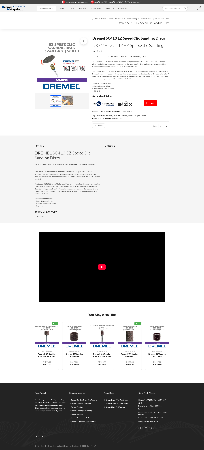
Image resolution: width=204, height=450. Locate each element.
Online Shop (96, 8)
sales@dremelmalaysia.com (77, 2)
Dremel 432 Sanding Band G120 (157, 355)
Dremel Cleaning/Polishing (81, 404)
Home (62, 8)
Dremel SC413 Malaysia (104, 116)
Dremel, (103, 111)
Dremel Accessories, (113, 111)
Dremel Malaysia (134, 116)
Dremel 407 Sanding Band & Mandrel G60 (47, 355)
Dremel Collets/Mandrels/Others (83, 421)
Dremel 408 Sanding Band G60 (74, 355)
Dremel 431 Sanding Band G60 (130, 355)
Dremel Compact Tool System (117, 404)
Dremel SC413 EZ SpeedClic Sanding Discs (107, 118)
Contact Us (109, 8)
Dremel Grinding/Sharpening (81, 411)
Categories (46, 8)
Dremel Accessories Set (80, 418)
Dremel (71, 8)
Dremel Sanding (131, 19)
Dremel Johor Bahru (120, 116)
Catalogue (122, 8)
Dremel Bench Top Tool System (117, 400)
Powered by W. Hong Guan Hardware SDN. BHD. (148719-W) (74, 446)
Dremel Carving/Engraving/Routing (84, 400)
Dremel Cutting (77, 407)
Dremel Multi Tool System (115, 407)
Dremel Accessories (116, 19)
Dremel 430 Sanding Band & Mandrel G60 (102, 355)
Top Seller (83, 8)
